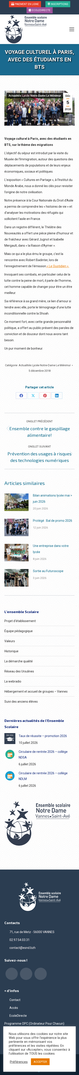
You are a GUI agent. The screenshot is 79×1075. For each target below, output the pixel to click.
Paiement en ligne (26, 4)
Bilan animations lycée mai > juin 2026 (52, 498)
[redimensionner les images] (16, 502)
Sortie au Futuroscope (48, 571)
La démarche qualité (18, 661)
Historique (11, 651)
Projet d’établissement (20, 621)
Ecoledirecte (40, 10)
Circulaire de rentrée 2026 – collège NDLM (43, 776)
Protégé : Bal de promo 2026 (52, 520)
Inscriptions (59, 4)
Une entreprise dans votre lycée (51, 549)
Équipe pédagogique (18, 631)
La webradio (12, 681)
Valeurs (9, 641)
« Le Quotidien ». (57, 266)
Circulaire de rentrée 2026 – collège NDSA (43, 754)
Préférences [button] (19, 1062)
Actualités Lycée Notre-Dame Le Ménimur (35, 95)
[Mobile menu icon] (72, 29)
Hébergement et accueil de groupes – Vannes (36, 691)
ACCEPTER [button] (40, 1061)
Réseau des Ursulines (19, 671)
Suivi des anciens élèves (21, 701)
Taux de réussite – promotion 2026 (43, 736)
